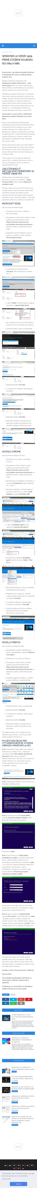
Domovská (5, 52)
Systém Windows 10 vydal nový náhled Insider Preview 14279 (22, 1017)
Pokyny (11, 52)
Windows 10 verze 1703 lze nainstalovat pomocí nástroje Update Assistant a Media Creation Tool (23, 1119)
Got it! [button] (18, 1184)
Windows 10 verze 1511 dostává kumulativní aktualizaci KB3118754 (23, 1108)
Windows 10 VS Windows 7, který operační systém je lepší (23, 1068)
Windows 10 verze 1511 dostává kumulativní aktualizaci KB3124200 (23, 1098)
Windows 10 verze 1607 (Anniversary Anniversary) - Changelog (22, 1040)
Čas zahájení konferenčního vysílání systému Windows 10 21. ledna (22, 1078)
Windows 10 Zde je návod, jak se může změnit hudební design (23, 1088)
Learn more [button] (6, 1179)
